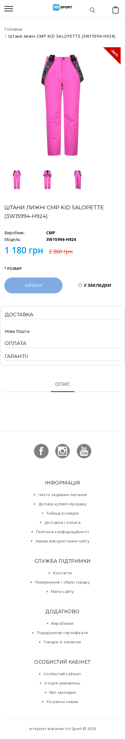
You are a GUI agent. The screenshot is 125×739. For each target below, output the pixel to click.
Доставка (19, 314)
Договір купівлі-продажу (62, 503)
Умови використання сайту (62, 541)
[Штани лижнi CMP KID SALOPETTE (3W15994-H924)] (62, 105)
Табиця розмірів (63, 513)
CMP (50, 232)
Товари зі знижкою (62, 641)
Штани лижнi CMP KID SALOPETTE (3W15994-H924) (61, 36)
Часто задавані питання (62, 494)
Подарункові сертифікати (62, 632)
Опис (62, 384)
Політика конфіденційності (62, 531)
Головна (13, 29)
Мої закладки (62, 692)
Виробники (62, 623)
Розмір (14, 268)
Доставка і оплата (62, 522)
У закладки (97, 285)
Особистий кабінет (62, 673)
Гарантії (16, 356)
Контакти (62, 572)
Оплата (15, 343)
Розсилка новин (62, 701)
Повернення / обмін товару (62, 582)
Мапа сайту (62, 591)
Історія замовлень (62, 683)
